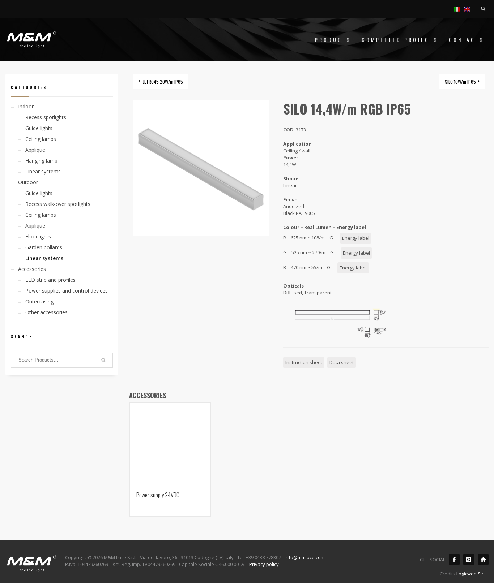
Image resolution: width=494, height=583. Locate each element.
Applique (35, 149)
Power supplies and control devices (66, 290)
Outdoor (28, 182)
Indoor (26, 106)
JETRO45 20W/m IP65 (163, 81)
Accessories (32, 268)
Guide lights (38, 128)
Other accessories (46, 312)
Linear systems (43, 171)
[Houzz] (483, 559)
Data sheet (341, 362)
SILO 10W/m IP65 (460, 81)
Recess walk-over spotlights (57, 203)
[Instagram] (468, 559)
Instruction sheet (303, 362)
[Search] (103, 360)
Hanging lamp (41, 160)
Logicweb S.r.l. (471, 573)
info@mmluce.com (305, 557)
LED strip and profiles (50, 279)
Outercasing (39, 301)
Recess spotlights (45, 117)
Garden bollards (43, 247)
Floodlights (38, 236)
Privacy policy (264, 564)
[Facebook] (454, 559)
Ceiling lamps (40, 138)
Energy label (355, 238)
